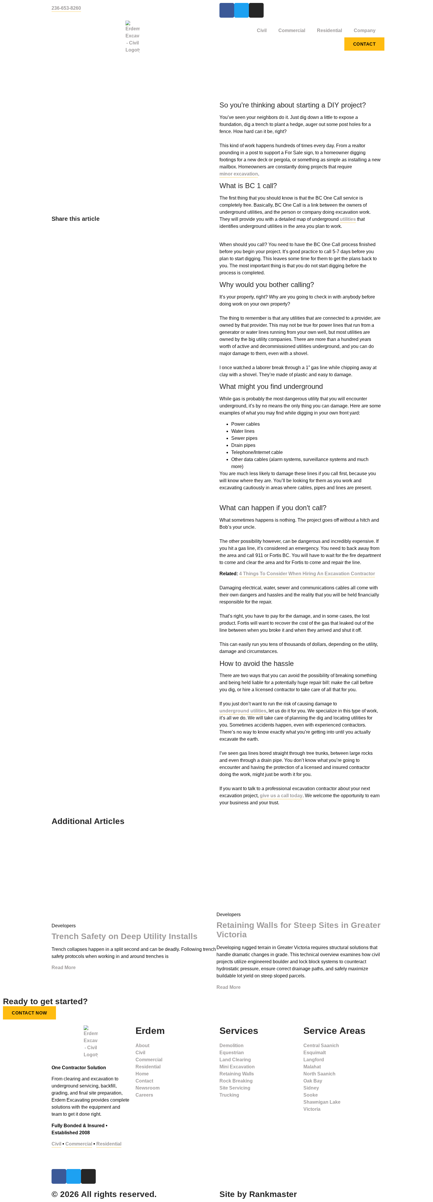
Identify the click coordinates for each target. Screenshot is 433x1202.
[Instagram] (256, 10)
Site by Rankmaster (258, 1194)
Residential (329, 30)
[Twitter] (241, 10)
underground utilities (242, 710)
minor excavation (238, 173)
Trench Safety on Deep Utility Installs (125, 936)
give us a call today (281, 795)
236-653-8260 (66, 8)
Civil (262, 30)
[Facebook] (226, 10)
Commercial (291, 30)
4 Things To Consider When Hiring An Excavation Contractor (307, 573)
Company (365, 30)
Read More (64, 967)
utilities (348, 219)
